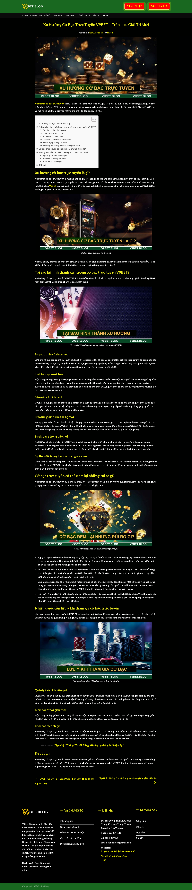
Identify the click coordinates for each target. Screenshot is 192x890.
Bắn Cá (96, 15)
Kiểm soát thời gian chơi (54, 158)
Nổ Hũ (47, 15)
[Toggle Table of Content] (92, 119)
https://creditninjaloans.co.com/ (118, 851)
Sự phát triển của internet (55, 130)
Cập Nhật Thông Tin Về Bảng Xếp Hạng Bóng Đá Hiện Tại (88, 745)
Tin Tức (105, 15)
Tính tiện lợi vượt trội (53, 133)
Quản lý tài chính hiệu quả (55, 155)
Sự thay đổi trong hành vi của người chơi (61, 145)
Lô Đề (80, 15)
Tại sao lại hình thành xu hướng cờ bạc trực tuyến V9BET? (67, 127)
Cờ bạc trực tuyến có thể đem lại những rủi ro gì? (62, 148)
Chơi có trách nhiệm (52, 161)
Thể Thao (71, 15)
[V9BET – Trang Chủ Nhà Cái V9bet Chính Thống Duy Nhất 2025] (34, 6)
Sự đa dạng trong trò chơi (55, 142)
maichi (110, 33)
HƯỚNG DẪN (36, 15)
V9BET (25, 15)
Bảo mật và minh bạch (53, 136)
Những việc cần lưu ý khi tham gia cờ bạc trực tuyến (64, 152)
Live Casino (58, 15)
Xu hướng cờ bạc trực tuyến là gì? (55, 123)
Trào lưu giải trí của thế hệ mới (57, 139)
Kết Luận (43, 165)
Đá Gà (88, 15)
